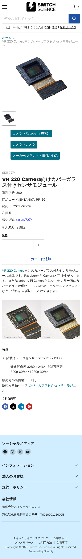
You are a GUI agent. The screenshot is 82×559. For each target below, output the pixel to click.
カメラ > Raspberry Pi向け (31, 133)
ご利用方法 (45, 543)
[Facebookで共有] (5, 406)
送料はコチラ (68, 27)
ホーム (7, 38)
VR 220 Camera (13, 271)
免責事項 (62, 543)
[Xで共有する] (13, 406)
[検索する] (74, 18)
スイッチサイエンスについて (31, 538)
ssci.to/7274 (24, 220)
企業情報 (58, 538)
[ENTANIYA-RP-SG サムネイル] (9, 118)
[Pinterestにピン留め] (29, 406)
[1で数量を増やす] (38, 244)
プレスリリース (24, 543)
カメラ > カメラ (24, 144)
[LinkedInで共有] (21, 406)
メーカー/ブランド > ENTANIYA (35, 156)
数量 (5, 235)
